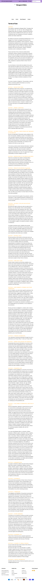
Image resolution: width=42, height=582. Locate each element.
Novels (17, 19)
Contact (29, 19)
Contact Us (24, 570)
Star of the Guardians (5, 574)
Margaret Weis (24, 577)
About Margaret (23, 19)
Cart (30, 1)
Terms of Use (24, 573)
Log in (20, 1)
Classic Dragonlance (5, 570)
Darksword (3, 573)
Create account (24, 1)
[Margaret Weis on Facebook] (34, 570)
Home (13, 19)
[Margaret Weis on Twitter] (32, 570)
